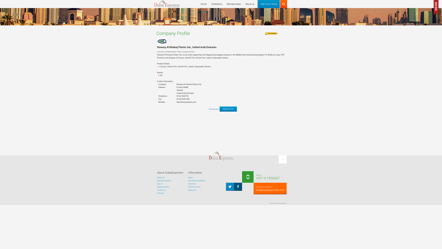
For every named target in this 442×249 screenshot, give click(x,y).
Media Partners (163, 187)
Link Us (160, 184)
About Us (160, 177)
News (190, 177)
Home (204, 4)
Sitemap (160, 193)
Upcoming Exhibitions (196, 181)
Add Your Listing (269, 4)
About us (249, 4)
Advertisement (214, 109)
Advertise (192, 184)
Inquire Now (228, 109)
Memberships (234, 4)
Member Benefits (164, 181)
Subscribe (192, 190)
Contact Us (161, 190)
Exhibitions (216, 4)
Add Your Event (194, 187)
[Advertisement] (221, 129)
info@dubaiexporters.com (270, 188)
